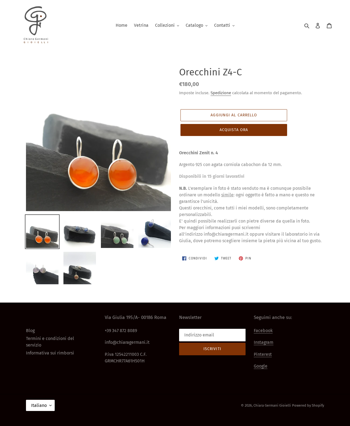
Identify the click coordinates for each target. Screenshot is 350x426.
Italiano (39, 405)
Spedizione (221, 92)
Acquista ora (234, 130)
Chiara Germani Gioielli (272, 405)
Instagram (263, 342)
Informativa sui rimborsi (50, 353)
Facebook (263, 330)
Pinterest (263, 354)
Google (260, 366)
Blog (30, 330)
